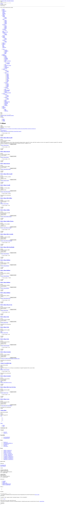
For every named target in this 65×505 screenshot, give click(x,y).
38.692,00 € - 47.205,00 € (8, 459)
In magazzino (6, 438)
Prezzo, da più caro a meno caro (30, 128)
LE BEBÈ (6, 444)
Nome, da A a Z (6, 128)
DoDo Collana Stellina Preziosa (6, 221)
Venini (5, 56)
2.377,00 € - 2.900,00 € (8, 455)
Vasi (5, 61)
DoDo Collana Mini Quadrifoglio (7, 247)
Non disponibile (7, 437)
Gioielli (5, 51)
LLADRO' (6, 59)
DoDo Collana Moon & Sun (6, 304)
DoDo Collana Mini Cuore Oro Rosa (8, 387)
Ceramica (8, 63)
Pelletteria (4, 107)
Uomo (5, 17)
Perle (7, 81)
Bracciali (3, 24)
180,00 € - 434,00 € (8, 450)
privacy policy (37, 494)
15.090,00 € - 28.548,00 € (8, 457)
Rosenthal (4, 13)
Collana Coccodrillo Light (5, 363)
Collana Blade (3, 410)
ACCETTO (2, 503)
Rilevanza (2, 128)
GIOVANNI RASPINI (8, 443)
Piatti (5, 64)
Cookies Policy (41, 501)
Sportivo (3, 40)
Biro (3, 45)
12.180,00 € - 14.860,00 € (8, 456)
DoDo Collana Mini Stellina (6, 198)
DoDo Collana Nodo (4, 316)
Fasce (7, 79)
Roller (3, 46)
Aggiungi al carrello (13, 144)
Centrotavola (6, 67)
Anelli (3, 19)
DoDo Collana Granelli (5, 185)
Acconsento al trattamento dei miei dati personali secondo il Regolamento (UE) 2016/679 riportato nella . (20, 494)
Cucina (5, 66)
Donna (5, 18)
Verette (5, 23)
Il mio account (4, 482)
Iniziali (5, 33)
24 (1, 130)
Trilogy (5, 22)
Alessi (3, 14)
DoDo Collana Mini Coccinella (6, 234)
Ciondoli (3, 32)
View (1, 202)
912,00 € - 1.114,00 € (8, 453)
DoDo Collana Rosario (5, 151)
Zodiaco (5, 34)
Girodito (7, 78)
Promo (3, 49)
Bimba (5, 28)
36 (2, 130)
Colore (7, 80)
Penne (5, 52)
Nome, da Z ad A (12, 128)
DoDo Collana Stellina (5, 209)
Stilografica (4, 47)
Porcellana (8, 62)
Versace (3, 12)
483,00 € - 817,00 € (7, 452)
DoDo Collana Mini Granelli (6, 137)
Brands (3, 54)
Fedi (5, 89)
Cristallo (5, 68)
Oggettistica (6, 50)
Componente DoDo (7, 92)
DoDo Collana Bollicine (5, 260)
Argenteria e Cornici (7, 65)
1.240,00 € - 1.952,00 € (8, 454)
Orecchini (4, 29)
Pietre (5, 53)
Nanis (5, 445)
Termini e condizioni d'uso (6, 483)
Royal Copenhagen (7, 60)
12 (0, 130)
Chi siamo (4, 481)
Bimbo (5, 27)
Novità (3, 35)
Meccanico (6, 103)
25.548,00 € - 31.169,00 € (8, 458)
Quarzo (5, 104)
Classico (3, 37)
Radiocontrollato (7, 101)
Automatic (6, 102)
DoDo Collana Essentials (5, 351)
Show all (4, 130)
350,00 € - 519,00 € (7, 451)
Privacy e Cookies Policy (6, 484)
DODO (6, 442)
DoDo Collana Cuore (4, 399)
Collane (3, 16)
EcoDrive (6, 105)
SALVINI (6, 446)
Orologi (3, 93)
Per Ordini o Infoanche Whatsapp (3, 465)
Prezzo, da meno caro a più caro (20, 128)
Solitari (7, 75)
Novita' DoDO (6, 90)
